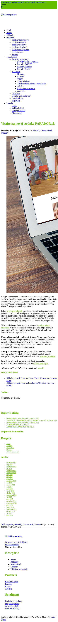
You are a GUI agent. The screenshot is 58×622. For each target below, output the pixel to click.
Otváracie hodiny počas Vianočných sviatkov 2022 (22, 422)
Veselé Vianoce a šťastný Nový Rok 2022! (20, 426)
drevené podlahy (12, 606)
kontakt (9, 103)
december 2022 (11, 467)
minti (53, 617)
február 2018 (10, 485)
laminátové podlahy (13, 601)
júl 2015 (9, 497)
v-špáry (20, 86)
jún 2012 (9, 513)
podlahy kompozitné (20, 49)
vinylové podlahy (12, 603)
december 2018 (11, 481)
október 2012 (10, 511)
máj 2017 (9, 487)
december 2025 (11, 463)
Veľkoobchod (18, 108)
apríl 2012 (9, 515)
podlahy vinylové (19, 47)
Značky (15, 54)
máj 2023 (9, 465)
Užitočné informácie (12, 452)
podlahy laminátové (20, 40)
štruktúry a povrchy (20, 59)
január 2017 (10, 491)
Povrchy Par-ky (24, 69)
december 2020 (11, 473)
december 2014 (11, 501)
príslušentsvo (17, 52)
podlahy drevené (19, 42)
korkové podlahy (12, 608)
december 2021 (11, 471)
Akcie (8, 444)
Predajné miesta (18, 110)
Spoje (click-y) (23, 81)
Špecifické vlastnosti (26, 88)
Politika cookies (12, 545)
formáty (20, 76)
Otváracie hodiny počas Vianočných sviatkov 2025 (22, 418)
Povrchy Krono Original (27, 62)
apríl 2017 (9, 489)
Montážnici (16, 113)
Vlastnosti (16, 71)
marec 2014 (10, 507)
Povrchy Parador (24, 67)
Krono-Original (11, 581)
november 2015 (11, 495)
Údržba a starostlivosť (21, 96)
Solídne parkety (7, 524)
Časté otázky (17, 98)
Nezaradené (47, 130)
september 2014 (11, 503)
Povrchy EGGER (24, 64)
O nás (14, 105)
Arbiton (8, 589)
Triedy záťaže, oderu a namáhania (31, 84)
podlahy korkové (19, 45)
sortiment (10, 37)
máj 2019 (9, 477)
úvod (8, 30)
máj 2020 (9, 475)
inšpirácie (16, 101)
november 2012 (11, 509)
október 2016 (10, 493)
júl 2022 (9, 469)
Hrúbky (20, 74)
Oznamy (4, 133)
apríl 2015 (9, 499)
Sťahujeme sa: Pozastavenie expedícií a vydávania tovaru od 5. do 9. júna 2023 (31, 420)
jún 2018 (9, 483)
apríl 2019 (9, 479)
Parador (8, 584)
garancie (20, 91)
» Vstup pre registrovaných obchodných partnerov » (23, 2)
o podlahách (11, 57)
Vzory (20, 79)
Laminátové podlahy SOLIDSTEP (17, 424)
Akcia (9, 32)
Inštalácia (16, 93)
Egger (7, 586)
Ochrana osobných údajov (16, 542)
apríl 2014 (9, 505)
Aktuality (10, 35)
